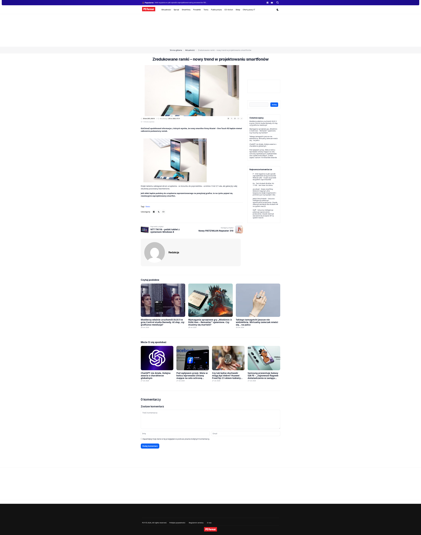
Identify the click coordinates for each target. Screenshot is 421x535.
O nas (209, 523)
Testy (205, 9)
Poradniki (197, 9)
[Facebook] (267, 2)
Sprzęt (176, 9)
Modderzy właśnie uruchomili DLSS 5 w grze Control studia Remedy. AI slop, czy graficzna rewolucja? (263, 123)
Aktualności (166, 9)
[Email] (238, 118)
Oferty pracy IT (249, 9)
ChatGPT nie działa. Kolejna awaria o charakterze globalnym (262, 145)
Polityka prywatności (177, 523)
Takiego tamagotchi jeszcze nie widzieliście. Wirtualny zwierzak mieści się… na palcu (263, 138)
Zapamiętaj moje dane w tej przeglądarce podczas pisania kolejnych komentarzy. (176, 439)
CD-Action (228, 9)
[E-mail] (272, 2)
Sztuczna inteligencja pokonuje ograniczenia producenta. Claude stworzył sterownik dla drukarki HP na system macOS (265, 202)
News (147, 206)
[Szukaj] (277, 2)
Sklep (238, 9)
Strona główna (176, 50)
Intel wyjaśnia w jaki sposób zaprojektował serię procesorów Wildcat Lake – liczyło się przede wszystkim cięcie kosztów (264, 177)
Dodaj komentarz (150, 446)
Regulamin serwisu (196, 523)
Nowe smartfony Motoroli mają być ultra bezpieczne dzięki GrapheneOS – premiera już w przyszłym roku (265, 192)
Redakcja (173, 252)
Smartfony (186, 9)
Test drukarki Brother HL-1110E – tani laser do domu (263, 184)
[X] (231, 118)
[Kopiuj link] (241, 118)
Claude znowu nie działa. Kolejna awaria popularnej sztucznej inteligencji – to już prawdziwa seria (181, 3)
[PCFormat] (210, 529)
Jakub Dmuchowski (260, 199)
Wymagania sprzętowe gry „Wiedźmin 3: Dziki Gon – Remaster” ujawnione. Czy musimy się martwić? (263, 131)
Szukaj (274, 105)
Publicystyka (216, 9)
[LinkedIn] (235, 118)
